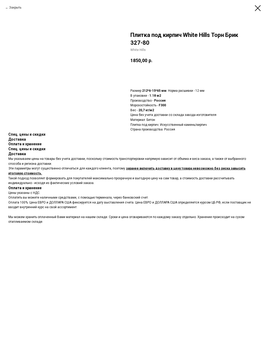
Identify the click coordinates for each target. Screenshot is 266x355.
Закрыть (15, 7)
